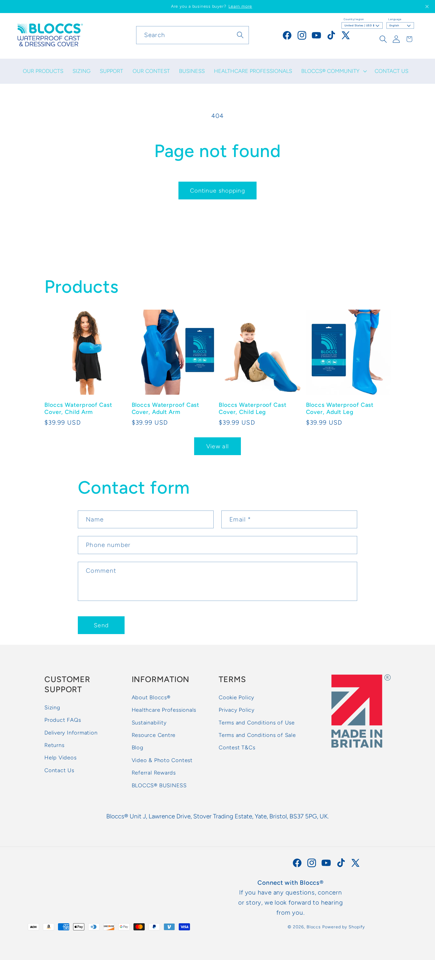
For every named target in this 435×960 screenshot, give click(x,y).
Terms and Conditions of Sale (257, 735)
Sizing (52, 707)
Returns (54, 745)
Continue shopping (217, 190)
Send (101, 625)
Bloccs (314, 926)
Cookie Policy (236, 697)
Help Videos (60, 758)
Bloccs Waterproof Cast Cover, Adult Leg (340, 408)
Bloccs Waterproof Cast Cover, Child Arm (78, 408)
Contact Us (59, 770)
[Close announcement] (427, 6)
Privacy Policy (236, 710)
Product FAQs (62, 720)
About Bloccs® (151, 697)
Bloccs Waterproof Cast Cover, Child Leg (252, 408)
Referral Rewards (154, 772)
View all (217, 446)
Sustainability (149, 722)
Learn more (240, 6)
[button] (333, 71)
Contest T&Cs (237, 748)
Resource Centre (154, 735)
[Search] (240, 34)
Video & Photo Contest (162, 760)
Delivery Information (71, 732)
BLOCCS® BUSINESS (159, 785)
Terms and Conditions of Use (257, 722)
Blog (138, 748)
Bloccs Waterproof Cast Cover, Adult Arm (165, 408)
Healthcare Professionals (164, 710)
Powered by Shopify (343, 926)
